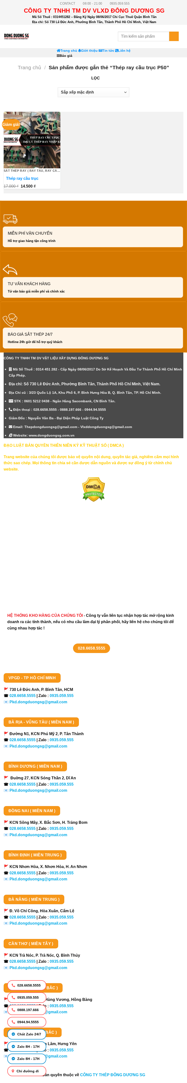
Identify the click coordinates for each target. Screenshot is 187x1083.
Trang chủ (68, 50)
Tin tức (108, 50)
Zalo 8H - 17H (27, 1047)
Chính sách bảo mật (27, 557)
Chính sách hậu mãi (27, 566)
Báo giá (66, 56)
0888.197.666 (27, 1010)
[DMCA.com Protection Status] (93, 489)
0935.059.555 (27, 997)
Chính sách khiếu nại (28, 574)
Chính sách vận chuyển (31, 549)
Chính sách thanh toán (30, 540)
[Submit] (174, 36)
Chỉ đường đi (27, 1071)
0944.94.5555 (27, 1022)
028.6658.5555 (28, 985)
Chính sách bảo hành (28, 591)
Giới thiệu (89, 50)
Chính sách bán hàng (28, 532)
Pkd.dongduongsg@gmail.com (38, 702)
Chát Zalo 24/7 (28, 1034)
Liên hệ (124, 50)
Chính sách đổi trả (26, 583)
